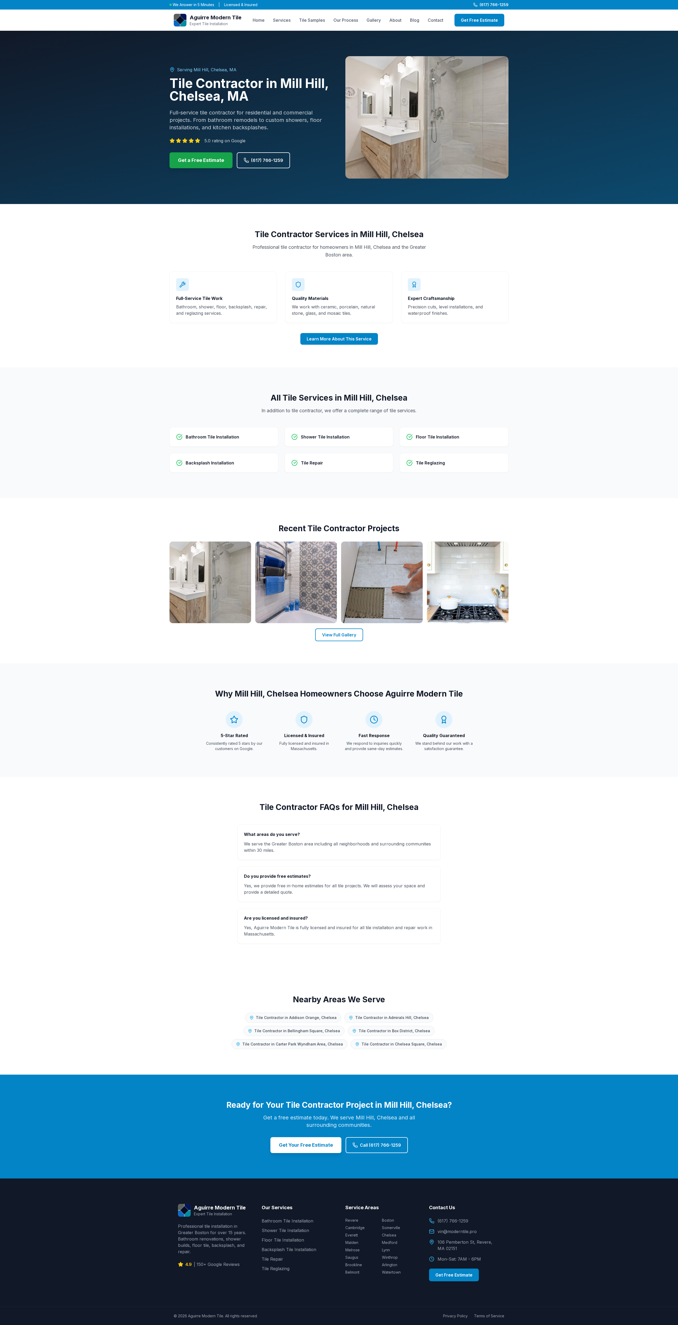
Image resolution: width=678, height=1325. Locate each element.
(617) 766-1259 (494, 4)
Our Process (345, 20)
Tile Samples (312, 20)
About (395, 20)
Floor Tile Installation (283, 1240)
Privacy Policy (455, 1316)
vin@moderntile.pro (457, 1231)
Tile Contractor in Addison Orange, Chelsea (296, 1017)
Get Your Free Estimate (306, 1145)
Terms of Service (489, 1316)
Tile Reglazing (275, 1268)
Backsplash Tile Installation (289, 1249)
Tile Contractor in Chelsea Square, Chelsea (402, 1044)
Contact (435, 20)
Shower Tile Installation (285, 1230)
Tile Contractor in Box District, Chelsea (394, 1031)
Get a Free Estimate (201, 160)
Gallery (374, 20)
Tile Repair (272, 1259)
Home (259, 20)
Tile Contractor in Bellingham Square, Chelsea (297, 1031)
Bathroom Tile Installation (287, 1221)
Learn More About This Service (339, 339)
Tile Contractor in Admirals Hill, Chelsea (392, 1017)
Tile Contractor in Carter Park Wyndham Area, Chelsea (292, 1044)
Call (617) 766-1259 (380, 1145)
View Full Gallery (339, 634)
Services (282, 20)
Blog (414, 20)
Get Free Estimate (479, 20)
